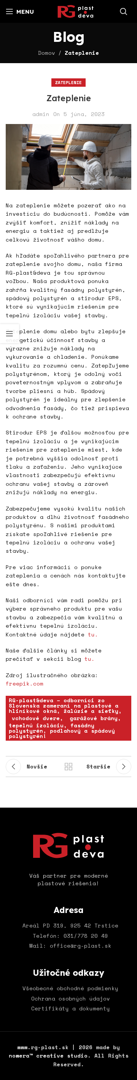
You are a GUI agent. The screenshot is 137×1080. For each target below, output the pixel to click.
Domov (46, 53)
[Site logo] (75, 10)
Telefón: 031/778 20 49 (70, 936)
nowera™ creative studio (48, 1055)
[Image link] (68, 845)
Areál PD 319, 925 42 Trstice (70, 925)
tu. (93, 634)
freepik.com (24, 683)
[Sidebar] (9, 333)
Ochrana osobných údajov (70, 998)
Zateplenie (82, 53)
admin (40, 114)
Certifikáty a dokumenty (70, 1008)
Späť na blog (68, 766)
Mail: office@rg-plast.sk (70, 946)
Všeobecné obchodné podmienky (70, 988)
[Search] (123, 11)
